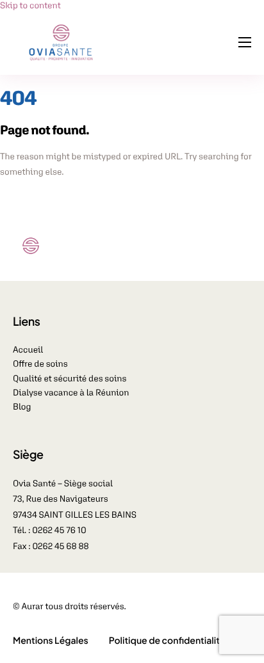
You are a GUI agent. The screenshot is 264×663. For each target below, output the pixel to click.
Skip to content (30, 5)
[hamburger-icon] (244, 42)
